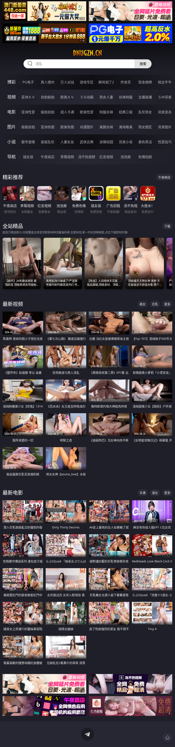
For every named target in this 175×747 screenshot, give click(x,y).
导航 (11, 157)
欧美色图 (67, 127)
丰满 (143, 493)
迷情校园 (106, 142)
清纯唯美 (126, 127)
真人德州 (47, 82)
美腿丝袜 (106, 127)
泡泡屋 (126, 157)
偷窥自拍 (28, 127)
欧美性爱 (86, 112)
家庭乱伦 (47, 142)
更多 (167, 304)
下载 (167, 226)
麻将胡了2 (106, 82)
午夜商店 (47, 157)
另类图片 (165, 127)
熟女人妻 (106, 97)
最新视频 (13, 303)
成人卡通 (67, 112)
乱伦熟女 (145, 112)
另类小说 (126, 142)
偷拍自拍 (47, 112)
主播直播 (145, 97)
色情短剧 (145, 157)
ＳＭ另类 (165, 97)
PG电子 (28, 82)
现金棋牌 (145, 82)
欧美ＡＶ (67, 97)
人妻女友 (67, 142)
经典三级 (126, 112)
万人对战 (67, 82)
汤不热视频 (86, 157)
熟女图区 (145, 127)
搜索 (143, 63)
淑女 (155, 493)
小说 (11, 142)
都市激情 (28, 142)
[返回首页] (167, 737)
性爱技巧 (165, 142)
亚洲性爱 (28, 112)
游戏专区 (86, 82)
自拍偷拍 (47, 97)
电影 (11, 112)
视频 (11, 97)
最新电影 (13, 492)
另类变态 (165, 112)
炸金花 (126, 82)
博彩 (11, 82)
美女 (143, 304)
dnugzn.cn (87, 53)
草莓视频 (67, 157)
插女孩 (28, 157)
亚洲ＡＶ (28, 97)
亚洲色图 (47, 127)
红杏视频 (106, 157)
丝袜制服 (126, 97)
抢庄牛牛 (165, 82)
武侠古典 (86, 142)
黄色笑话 (145, 142)
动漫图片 (86, 127)
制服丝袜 (106, 112)
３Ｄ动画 (86, 97)
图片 (11, 127)
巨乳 (155, 304)
